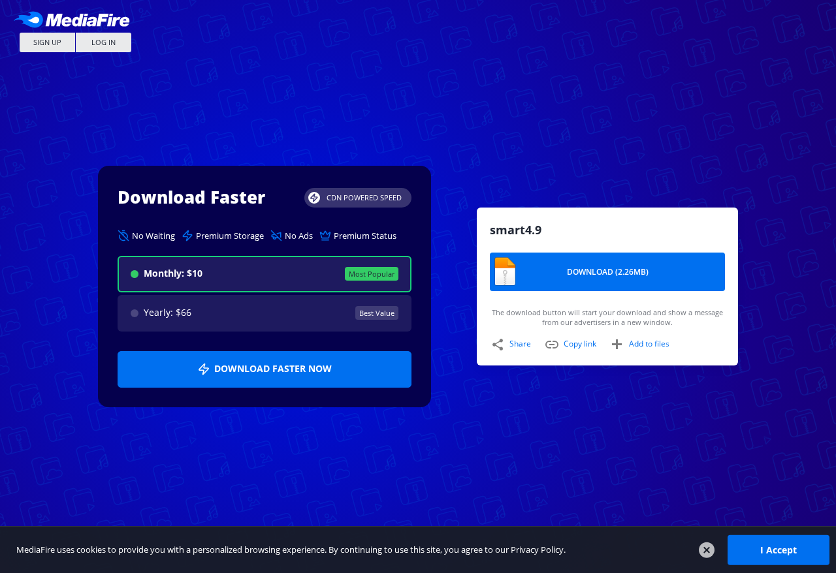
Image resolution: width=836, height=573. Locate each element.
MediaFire (75, 19)
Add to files (649, 343)
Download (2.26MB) (608, 271)
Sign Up (47, 42)
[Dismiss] (706, 550)
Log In (103, 42)
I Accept (778, 549)
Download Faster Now (273, 368)
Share (520, 343)
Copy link (580, 343)
